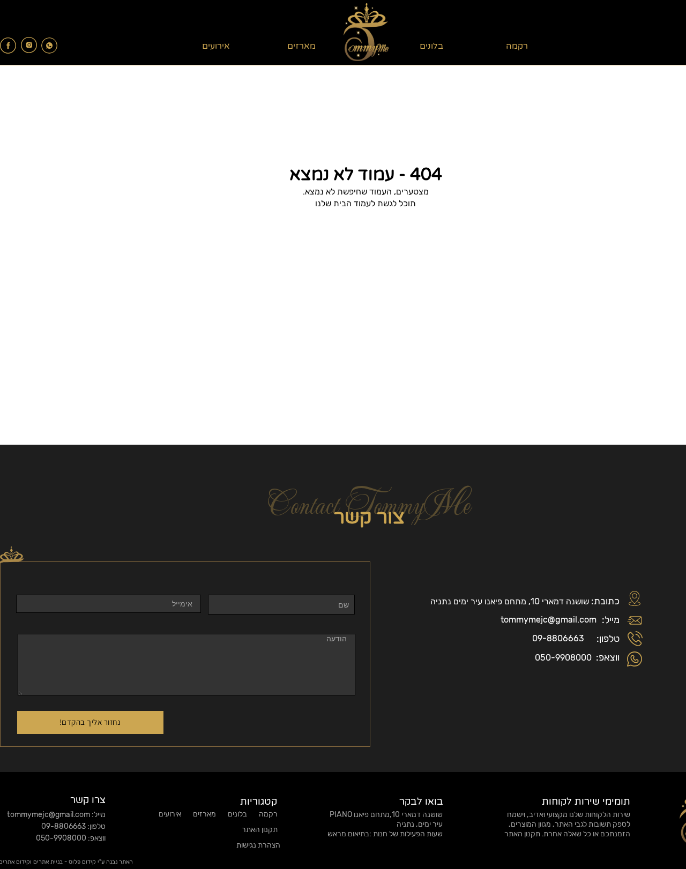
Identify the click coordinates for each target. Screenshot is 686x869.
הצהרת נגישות (257, 845)
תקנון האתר (522, 833)
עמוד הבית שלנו (343, 203)
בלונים (431, 46)
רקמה (517, 46)
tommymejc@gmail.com (548, 620)
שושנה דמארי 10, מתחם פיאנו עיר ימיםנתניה (509, 601)
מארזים (301, 46)
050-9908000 (563, 658)
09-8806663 (558, 638)
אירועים (216, 46)
